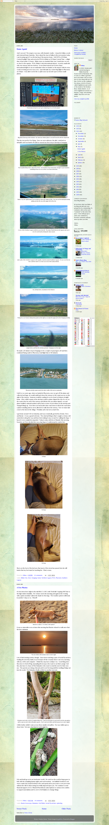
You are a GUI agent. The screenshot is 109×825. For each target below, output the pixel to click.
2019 (77, 168)
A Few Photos (22, 588)
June (79, 144)
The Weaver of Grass (82, 308)
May (79, 146)
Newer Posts (22, 809)
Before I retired (78, 50)
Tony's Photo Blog (81, 260)
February (80, 160)
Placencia (58, 578)
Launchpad (79, 304)
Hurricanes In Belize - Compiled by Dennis (80, 53)
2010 (77, 192)
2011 (77, 189)
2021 (77, 166)
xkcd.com (78, 303)
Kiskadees (35, 803)
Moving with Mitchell (82, 295)
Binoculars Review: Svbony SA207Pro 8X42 (85, 252)
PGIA (53, 578)
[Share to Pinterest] (54, 575)
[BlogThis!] (50, 575)
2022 (78, 131)
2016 (77, 176)
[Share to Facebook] (53, 575)
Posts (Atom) (28, 813)
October (80, 138)
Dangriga (34, 578)
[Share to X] (51, 575)
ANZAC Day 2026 (86, 261)
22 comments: (38, 575)
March (80, 157)
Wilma (82, 65)
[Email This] (48, 575)
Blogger (72, 819)
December (81, 133)
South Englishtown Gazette (32, 8)
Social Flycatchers (51, 803)
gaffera (60, 819)
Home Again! (22, 49)
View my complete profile (81, 99)
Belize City (24, 578)
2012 (77, 187)
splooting (59, 803)
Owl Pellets (42, 803)
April (79, 155)
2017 (77, 174)
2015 (77, 179)
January (80, 162)
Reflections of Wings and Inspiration (83, 249)
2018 (77, 171)
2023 (78, 128)
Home (44, 809)
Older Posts (66, 809)
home (39, 578)
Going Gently (80, 285)
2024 (78, 126)
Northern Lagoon (47, 578)
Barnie (23, 803)
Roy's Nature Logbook (82, 238)
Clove (29, 578)
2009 (78, 194)
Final (77, 310)
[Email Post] (45, 575)
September (81, 141)
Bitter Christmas (85, 286)
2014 (77, 181)
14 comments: (39, 800)
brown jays (28, 803)
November (81, 136)
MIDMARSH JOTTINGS (82, 270)
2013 (77, 184)
